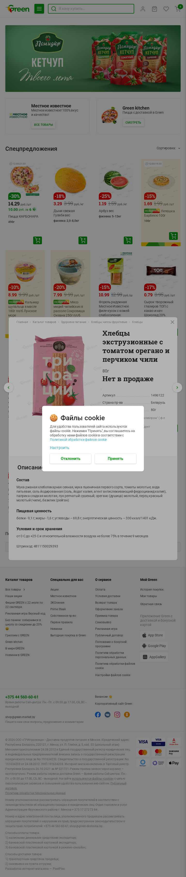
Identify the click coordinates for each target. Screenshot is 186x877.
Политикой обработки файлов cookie (78, 439)
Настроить (59, 447)
